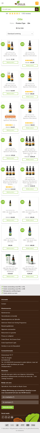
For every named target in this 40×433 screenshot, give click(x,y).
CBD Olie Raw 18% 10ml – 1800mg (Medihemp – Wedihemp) (30, 270)
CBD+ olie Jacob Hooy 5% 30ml (29, 212)
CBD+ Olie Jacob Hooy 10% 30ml (30, 240)
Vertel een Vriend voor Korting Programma (13, 322)
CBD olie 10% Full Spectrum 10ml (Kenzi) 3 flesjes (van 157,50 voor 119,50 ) (10, 182)
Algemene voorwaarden (8, 329)
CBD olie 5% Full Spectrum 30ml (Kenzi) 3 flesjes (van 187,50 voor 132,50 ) (30, 182)
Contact (3, 304)
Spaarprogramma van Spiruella (10, 319)
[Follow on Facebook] (2, 417)
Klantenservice (5, 312)
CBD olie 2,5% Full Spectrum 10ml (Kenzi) (10, 54)
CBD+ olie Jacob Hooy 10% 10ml (10, 240)
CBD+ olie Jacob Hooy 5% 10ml (10, 212)
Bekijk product (10, 62)
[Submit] (37, 9)
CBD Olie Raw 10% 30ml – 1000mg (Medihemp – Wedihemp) (10, 270)
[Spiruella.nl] (20, 3)
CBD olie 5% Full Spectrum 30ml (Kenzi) (30, 86)
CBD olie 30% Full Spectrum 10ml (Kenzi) (10, 150)
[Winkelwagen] (36, 3)
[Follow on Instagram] (6, 417)
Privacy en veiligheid (7, 336)
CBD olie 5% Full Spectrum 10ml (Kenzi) (30, 54)
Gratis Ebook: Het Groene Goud (10, 339)
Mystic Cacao (23, 386)
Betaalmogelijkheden (7, 326)
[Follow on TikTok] (9, 417)
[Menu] (2, 3)
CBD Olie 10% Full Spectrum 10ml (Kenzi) (10, 119)
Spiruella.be (4, 386)
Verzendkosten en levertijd (9, 316)
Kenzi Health (13, 386)
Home (12, 23)
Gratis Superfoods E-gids (8, 342)
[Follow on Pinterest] (12, 417)
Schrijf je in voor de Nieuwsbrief (10, 346)
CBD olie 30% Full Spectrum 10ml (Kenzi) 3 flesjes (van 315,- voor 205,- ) (30, 152)
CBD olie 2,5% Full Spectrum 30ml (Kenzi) (10, 86)
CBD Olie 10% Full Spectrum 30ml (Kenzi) (30, 117)
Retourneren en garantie (8, 332)
